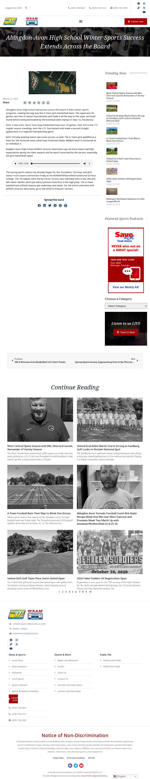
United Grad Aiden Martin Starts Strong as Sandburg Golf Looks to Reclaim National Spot (125, 118)
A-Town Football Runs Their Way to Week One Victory (123, 139)
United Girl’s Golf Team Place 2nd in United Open (36, 578)
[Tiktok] (138, 8)
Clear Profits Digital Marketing (94, 775)
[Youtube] (144, 12)
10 (90, 591)
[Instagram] (144, 3)
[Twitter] (76, 765)
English (121, 776)
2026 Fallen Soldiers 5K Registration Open (102, 578)
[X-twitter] (144, 8)
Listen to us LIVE (125, 323)
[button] (26, 7)
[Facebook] (138, 3)
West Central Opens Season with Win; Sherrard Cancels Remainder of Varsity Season (125, 95)
